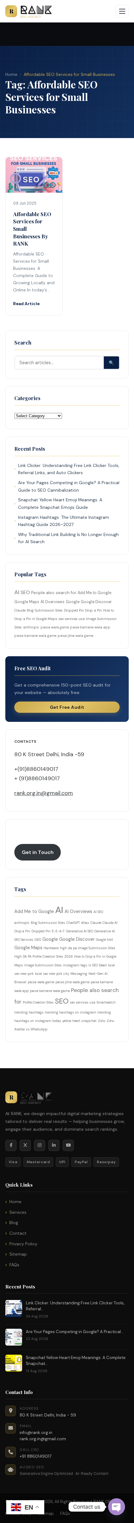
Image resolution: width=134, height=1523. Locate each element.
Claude (20, 610)
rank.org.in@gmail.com (43, 793)
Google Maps (26, 601)
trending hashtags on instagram (70, 1012)
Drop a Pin (93, 610)
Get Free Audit (67, 707)
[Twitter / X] (25, 1145)
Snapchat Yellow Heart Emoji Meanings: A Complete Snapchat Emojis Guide (60, 503)
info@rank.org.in (36, 1432)
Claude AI (110, 922)
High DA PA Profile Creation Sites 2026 (43, 956)
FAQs (14, 1265)
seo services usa (72, 619)
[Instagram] (39, 1145)
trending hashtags (29, 1012)
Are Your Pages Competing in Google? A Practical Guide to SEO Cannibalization (68, 486)
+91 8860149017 (35, 1456)
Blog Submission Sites (45, 610)
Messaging (78, 973)
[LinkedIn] (54, 1145)
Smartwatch (106, 1002)
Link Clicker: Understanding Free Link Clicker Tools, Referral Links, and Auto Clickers (68, 469)
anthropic (31, 627)
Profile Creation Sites (38, 1002)
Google (72, 601)
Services (17, 1212)
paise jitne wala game (75, 635)
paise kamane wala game (35, 635)
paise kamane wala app (90, 627)
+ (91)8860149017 (37, 778)
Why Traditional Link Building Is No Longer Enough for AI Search (68, 538)
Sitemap (18, 1254)
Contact (17, 1233)
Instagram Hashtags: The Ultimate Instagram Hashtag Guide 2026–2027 (63, 521)
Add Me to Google (94, 592)
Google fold (104, 939)
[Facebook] (11, 1145)
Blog (13, 1222)
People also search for (53, 592)
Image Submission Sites (43, 965)
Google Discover (96, 601)
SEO (25, 592)
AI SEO (98, 912)
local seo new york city (52, 973)
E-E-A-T (58, 931)
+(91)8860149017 (36, 769)
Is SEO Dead (98, 965)
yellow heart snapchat (79, 1021)
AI (16, 592)
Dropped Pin (74, 610)
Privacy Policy (23, 1244)
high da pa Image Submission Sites (87, 948)
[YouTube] (68, 1145)
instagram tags (75, 965)
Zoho (101, 1021)
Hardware (51, 948)
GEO (38, 939)
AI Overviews (53, 601)
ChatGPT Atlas (77, 922)
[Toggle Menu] (122, 11)
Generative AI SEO (79, 931)
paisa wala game (55, 627)
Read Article (26, 303)
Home (11, 74)
